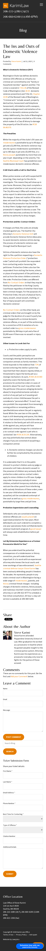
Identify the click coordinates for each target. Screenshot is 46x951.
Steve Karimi (16, 61)
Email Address (9, 792)
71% (37, 364)
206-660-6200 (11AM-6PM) (20, 16)
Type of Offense (10, 825)
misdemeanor (9, 142)
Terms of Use (8, 935)
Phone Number (9, 803)
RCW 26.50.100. (23, 434)
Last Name (7, 782)
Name (5, 688)
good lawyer (36, 529)
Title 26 (22, 88)
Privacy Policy (21, 935)
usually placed (28, 516)
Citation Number (9, 836)
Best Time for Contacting (13, 814)
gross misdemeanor (27, 328)
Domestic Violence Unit (23, 234)
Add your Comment (19, 676)
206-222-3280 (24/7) (16, 11)
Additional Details (9, 847)
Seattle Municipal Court (13, 161)
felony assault (9, 154)
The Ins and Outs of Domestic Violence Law (21, 51)
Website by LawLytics (11, 939)
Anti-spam (33, 935)
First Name (7, 771)
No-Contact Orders (16, 282)
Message (6, 710)
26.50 (27, 91)
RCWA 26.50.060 (35, 377)
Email (5, 699)
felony (6, 583)
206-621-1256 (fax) (11, 918)
